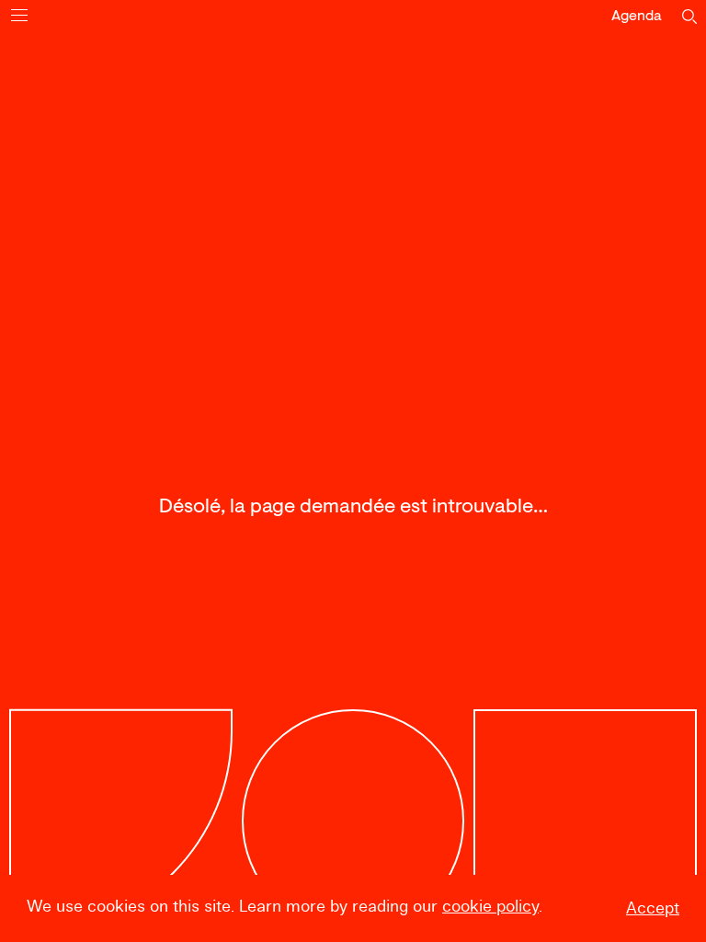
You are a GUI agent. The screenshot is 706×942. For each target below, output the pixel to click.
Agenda (636, 16)
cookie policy (490, 906)
